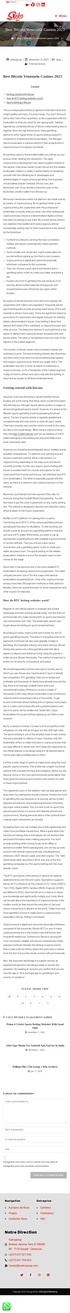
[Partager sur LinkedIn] (42, 996)
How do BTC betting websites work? (25, 98)
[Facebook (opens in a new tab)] (33, 4)
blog (58, 59)
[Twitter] (21, 1274)
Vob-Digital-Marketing (47, 1292)
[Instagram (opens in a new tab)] (38, 4)
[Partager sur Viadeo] (39, 1003)
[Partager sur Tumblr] (31, 1003)
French (12, 2)
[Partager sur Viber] (51, 996)
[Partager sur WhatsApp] (47, 1003)
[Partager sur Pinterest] (34, 996)
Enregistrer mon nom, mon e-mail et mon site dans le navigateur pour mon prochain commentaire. (30, 1164)
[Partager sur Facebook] (17, 996)
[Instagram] (39, 1274)
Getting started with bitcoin (20, 94)
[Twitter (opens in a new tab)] (28, 4)
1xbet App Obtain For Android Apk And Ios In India (35, 1045)
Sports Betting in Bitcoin (19, 102)
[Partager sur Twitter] (9, 996)
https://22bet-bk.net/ (23, 434)
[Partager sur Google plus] (26, 996)
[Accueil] (12, 38)
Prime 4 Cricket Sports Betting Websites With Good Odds (35, 1026)
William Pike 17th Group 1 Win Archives (35, 1066)
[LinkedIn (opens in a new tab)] (43, 4)
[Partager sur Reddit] (22, 1003)
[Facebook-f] (30, 1274)
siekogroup (16, 59)
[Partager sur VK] (59, 996)
